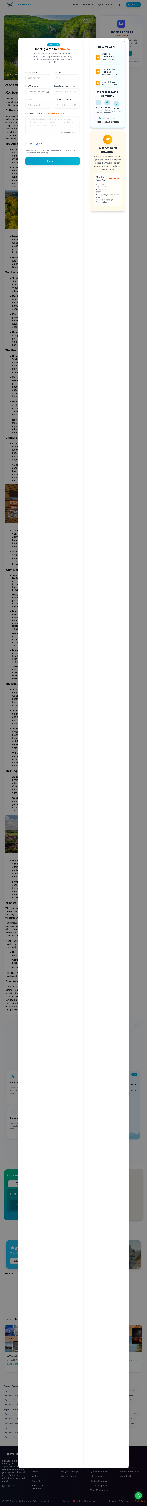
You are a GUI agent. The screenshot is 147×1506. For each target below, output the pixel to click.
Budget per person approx (65, 86)
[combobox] (37, 78)
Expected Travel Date (63, 99)
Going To (58, 72)
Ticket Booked (31, 140)
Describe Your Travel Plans (44, 113)
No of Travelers (32, 86)
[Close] (124, 41)
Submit (50, 161)
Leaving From (31, 72)
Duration (29, 99)
